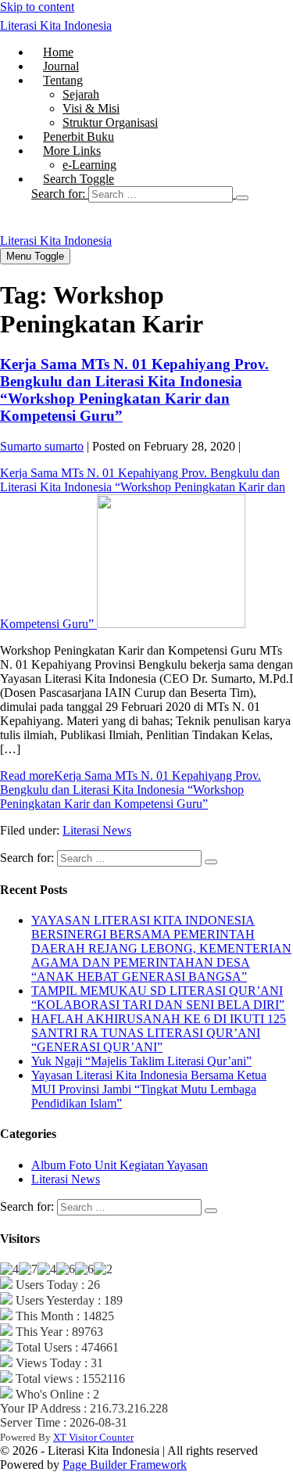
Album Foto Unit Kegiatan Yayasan (119, 1165)
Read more (130, 789)
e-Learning (89, 164)
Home (58, 52)
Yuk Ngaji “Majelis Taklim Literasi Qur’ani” (141, 1061)
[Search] (242, 198)
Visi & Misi (91, 108)
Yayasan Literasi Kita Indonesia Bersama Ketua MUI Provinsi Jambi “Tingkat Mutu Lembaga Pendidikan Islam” (148, 1089)
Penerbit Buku (78, 136)
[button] (162, 194)
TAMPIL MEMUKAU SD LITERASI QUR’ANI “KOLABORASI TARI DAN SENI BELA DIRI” (157, 997)
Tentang (63, 80)
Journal (61, 66)
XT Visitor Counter (93, 1437)
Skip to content (37, 6)
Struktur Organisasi (110, 122)
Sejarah (81, 94)
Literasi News (97, 830)
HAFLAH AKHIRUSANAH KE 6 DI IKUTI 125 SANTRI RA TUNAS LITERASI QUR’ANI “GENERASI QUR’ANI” (158, 1033)
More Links (72, 150)
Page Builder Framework (125, 1464)
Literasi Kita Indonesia (56, 25)
